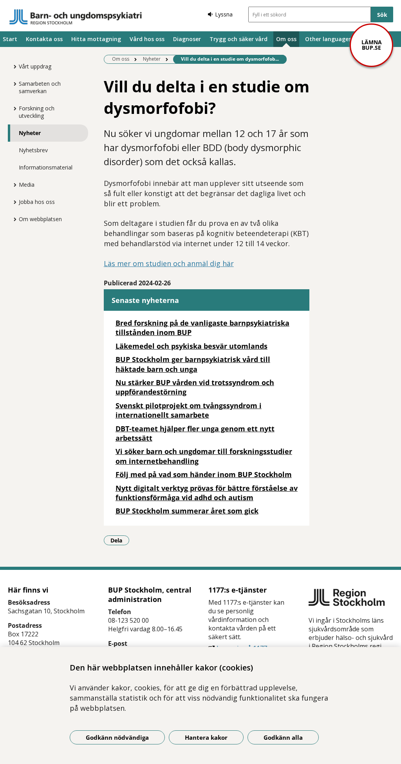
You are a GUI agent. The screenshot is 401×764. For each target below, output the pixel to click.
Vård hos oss (147, 39)
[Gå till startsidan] (75, 17)
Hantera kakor (206, 737)
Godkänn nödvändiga (117, 737)
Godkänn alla (283, 737)
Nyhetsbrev (33, 150)
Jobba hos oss (37, 201)
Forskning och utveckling (36, 112)
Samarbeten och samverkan (40, 87)
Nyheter (30, 133)
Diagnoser (187, 39)
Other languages (328, 39)
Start (10, 39)
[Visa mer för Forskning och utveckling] (13, 108)
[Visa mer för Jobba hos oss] (13, 202)
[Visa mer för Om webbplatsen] (13, 219)
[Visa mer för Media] (13, 184)
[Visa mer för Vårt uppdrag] (13, 66)
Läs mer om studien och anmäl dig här (169, 263)
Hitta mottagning (96, 39)
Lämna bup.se (371, 44)
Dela (119, 540)
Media (26, 184)
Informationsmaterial (45, 167)
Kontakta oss (44, 39)
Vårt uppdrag (35, 66)
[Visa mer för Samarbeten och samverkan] (13, 83)
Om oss (286, 39)
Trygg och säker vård (238, 39)
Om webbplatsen (40, 219)
